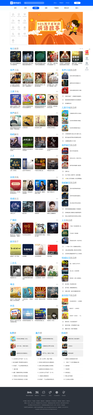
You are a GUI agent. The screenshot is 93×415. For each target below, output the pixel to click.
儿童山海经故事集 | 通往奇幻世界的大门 (72, 250)
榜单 (25, 8)
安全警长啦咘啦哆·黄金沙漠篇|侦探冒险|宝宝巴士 (75, 128)
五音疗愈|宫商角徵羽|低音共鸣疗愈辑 (75, 188)
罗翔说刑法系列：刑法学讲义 (76, 240)
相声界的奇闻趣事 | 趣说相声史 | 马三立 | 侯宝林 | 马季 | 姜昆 (76, 165)
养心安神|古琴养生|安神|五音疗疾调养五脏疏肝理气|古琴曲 (76, 203)
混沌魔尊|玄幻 (67, 103)
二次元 (18, 36)
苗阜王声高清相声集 (74, 150)
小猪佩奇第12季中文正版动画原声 (76, 113)
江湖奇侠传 (25, 127)
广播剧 (18, 29)
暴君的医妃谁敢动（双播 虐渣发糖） (40, 85)
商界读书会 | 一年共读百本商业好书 (15, 192)
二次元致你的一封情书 (40, 277)
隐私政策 (42, 400)
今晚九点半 (12, 213)
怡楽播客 (25, 256)
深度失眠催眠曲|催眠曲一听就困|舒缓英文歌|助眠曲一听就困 (72, 209)
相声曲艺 (25, 16)
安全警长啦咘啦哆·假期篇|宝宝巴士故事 (76, 120)
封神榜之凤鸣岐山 (51, 127)
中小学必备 (24, 36)
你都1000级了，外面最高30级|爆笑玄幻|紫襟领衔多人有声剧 (72, 96)
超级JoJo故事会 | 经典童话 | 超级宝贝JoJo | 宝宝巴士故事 (15, 107)
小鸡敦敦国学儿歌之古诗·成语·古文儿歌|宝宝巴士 (72, 134)
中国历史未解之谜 (39, 170)
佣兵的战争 (70, 353)
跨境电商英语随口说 (39, 320)
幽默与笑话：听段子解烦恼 (70, 328)
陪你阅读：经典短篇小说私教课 (28, 192)
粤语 (19, 23)
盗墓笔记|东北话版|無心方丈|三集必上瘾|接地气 (76, 83)
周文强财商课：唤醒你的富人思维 (40, 192)
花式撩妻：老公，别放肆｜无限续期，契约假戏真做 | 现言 (52, 85)
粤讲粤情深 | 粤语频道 (52, 299)
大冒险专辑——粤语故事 (28, 300)
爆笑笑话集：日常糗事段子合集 (71, 325)
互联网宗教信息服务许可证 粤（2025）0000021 (51, 405)
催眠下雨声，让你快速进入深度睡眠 (77, 64)
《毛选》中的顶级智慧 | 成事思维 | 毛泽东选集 (76, 226)
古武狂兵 (70, 346)
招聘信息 (59, 400)
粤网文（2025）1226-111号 (29, 403)
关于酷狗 (25, 400)
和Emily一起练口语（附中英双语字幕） (15, 321)
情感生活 (13, 23)
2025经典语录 (38, 256)
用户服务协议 (54, 400)
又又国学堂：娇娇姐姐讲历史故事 (52, 107)
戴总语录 (25, 213)
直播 (46, 8)
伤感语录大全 (13, 277)
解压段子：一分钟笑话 (74, 308)
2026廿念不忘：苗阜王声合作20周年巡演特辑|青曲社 (76, 158)
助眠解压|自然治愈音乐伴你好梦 (28, 150)
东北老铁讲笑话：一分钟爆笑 (76, 301)
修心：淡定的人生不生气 (75, 263)
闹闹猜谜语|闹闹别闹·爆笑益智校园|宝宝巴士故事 (40, 107)
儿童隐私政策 (47, 400)
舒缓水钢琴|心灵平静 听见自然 (15, 150)
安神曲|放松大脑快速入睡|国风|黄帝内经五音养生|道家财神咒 (72, 212)
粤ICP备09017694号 (65, 403)
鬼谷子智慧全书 (50, 192)
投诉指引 (38, 400)
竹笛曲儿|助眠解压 (39, 149)
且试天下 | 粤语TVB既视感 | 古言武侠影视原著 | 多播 (15, 300)
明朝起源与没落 (50, 170)
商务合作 (66, 8)
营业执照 (63, 405)
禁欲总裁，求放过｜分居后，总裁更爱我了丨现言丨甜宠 (28, 85)
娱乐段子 (13, 29)
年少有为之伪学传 (27, 234)
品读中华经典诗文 (27, 170)
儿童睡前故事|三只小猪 (69, 141)
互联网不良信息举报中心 (29, 407)
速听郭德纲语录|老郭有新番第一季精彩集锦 (15, 128)
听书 (36, 8)
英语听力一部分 (50, 320)
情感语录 (37, 213)
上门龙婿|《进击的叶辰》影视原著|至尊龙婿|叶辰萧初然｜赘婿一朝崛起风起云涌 (15, 85)
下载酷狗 (56, 8)
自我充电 (13, 36)
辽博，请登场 (13, 170)
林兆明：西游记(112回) (40, 299)
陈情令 (48, 234)
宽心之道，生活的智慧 (74, 270)
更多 (57, 70)
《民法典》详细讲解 (74, 233)
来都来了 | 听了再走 (14, 256)
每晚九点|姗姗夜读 (51, 213)
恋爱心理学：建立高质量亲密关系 (71, 291)
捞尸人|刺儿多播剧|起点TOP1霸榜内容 (15, 64)
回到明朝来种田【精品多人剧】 (40, 235)
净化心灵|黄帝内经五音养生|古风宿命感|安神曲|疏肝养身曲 (72, 216)
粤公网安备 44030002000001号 (34, 405)
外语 (13, 42)
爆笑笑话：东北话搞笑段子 (70, 321)
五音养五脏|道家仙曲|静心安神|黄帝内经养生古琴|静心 (75, 195)
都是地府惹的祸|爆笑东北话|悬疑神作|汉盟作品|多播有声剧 (72, 100)
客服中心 (64, 400)
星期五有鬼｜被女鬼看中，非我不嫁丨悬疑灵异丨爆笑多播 (74, 338)
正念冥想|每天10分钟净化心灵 (52, 150)
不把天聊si (49, 256)
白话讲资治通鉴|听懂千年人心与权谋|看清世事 (72, 254)
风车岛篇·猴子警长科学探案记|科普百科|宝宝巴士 (72, 137)
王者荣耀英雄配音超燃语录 (28, 278)
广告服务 (33, 400)
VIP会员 (67, 2)
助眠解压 (25, 23)
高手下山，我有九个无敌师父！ (49, 353)
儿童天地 (19, 16)
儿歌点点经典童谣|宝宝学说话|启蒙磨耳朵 (28, 107)
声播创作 (61, 2)
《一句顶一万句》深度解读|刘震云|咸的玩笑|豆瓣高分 (72, 246)
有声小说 (13, 16)
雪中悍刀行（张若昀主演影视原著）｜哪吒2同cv (15, 235)
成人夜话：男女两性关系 (69, 284)
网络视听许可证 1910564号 (41, 403)
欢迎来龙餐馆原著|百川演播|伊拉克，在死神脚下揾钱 (75, 90)
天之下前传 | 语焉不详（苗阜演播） (72, 175)
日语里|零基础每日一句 (28, 320)
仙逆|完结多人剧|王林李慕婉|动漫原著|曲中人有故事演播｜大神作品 (28, 64)
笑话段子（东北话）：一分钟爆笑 (76, 315)
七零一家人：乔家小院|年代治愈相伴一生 (52, 64)
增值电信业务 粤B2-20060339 (54, 403)
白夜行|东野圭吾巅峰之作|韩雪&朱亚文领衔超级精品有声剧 (76, 76)
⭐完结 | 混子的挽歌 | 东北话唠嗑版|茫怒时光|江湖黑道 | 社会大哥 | (72, 178)
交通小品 (66, 171)
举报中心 (68, 400)
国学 (25, 29)
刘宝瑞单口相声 (38, 127)
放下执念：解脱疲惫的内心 (70, 287)
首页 (15, 8)
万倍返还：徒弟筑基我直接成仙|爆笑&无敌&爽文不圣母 (65, 64)
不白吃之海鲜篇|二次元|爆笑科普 (22, 338)
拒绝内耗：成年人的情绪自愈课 (76, 278)
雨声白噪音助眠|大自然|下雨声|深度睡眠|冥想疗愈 (40, 64)
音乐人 (55, 2)
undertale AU (50, 277)
